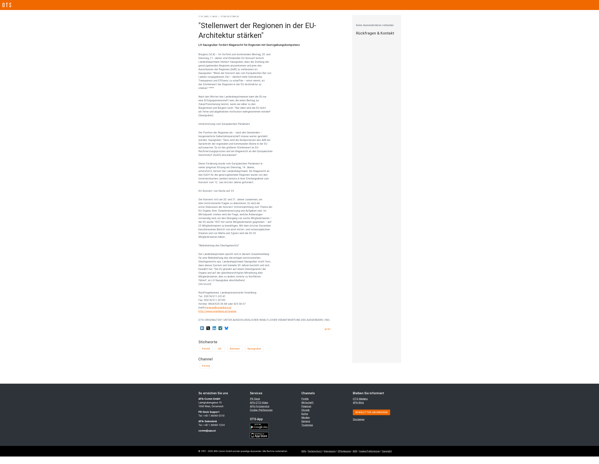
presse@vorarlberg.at (218, 307)
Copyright (387, 451)
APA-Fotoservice (259, 406)
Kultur (304, 413)
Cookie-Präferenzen (261, 410)
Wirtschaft (307, 402)
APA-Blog (358, 402)
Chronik (305, 410)
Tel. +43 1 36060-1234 (211, 425)
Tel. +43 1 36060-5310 (211, 415)
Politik (305, 398)
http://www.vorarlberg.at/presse (217, 311)
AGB (355, 451)
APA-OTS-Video (259, 402)
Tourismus (307, 425)
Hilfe (303, 451)
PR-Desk (255, 398)
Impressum (330, 451)
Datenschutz (315, 451)
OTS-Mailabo (360, 398)
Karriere (305, 421)
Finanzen (306, 406)
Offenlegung (344, 451)
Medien (305, 417)
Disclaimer (359, 419)
